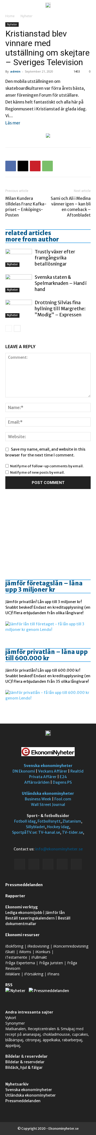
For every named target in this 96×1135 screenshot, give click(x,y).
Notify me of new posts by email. (37, 472)
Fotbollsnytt (49, 821)
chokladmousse (56, 1034)
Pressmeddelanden (24, 884)
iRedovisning (38, 946)
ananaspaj (32, 1034)
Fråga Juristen (51, 962)
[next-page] (17, 328)
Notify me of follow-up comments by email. (46, 466)
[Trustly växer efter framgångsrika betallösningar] (18, 258)
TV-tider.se (72, 832)
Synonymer (15, 1023)
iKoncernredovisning (70, 946)
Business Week (38, 799)
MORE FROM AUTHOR (32, 239)
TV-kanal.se (49, 832)
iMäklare (12, 973)
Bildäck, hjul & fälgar (24, 1067)
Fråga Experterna (20, 962)
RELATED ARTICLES (28, 233)
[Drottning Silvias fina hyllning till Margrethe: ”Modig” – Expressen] (18, 309)
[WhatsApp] (47, 166)
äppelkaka (51, 1039)
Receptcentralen (42, 1028)
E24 (63, 776)
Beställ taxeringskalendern (30, 918)
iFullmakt (39, 957)
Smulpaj (68, 1028)
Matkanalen (15, 1028)
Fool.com (62, 799)
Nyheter (27, 16)
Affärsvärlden (37, 782)
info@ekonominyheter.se (59, 849)
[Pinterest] (35, 166)
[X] (23, 166)
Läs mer (12, 122)
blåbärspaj (14, 1039)
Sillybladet (35, 826)
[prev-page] (8, 328)
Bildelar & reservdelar (25, 1062)
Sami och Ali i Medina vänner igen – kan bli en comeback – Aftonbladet (71, 207)
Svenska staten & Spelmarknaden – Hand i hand (61, 283)
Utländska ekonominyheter (48, 793)
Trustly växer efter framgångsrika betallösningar (55, 258)
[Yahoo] (76, 864)
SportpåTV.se (24, 832)
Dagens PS (62, 782)
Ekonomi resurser (22, 934)
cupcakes (80, 1034)
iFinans (53, 973)
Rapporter (15, 896)
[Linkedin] (34, 864)
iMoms (25, 951)
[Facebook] (10, 166)
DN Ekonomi (24, 771)
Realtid (76, 771)
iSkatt (10, 951)
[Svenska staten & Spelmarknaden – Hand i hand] (18, 283)
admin (15, 71)
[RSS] (48, 864)
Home (10, 16)
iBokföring (14, 946)
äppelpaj (12, 1045)
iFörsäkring (33, 973)
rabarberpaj (72, 1039)
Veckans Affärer (52, 771)
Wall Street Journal (48, 804)
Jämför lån (55, 912)
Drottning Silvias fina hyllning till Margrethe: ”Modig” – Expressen (60, 309)
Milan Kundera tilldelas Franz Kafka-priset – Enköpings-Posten (25, 207)
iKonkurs (42, 951)
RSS (9, 985)
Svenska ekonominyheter (48, 765)
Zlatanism (71, 821)
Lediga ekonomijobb (23, 912)
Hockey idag (58, 826)
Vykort (10, 1017)
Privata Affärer (43, 776)
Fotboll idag (25, 821)
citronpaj (33, 1039)
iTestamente (16, 957)
